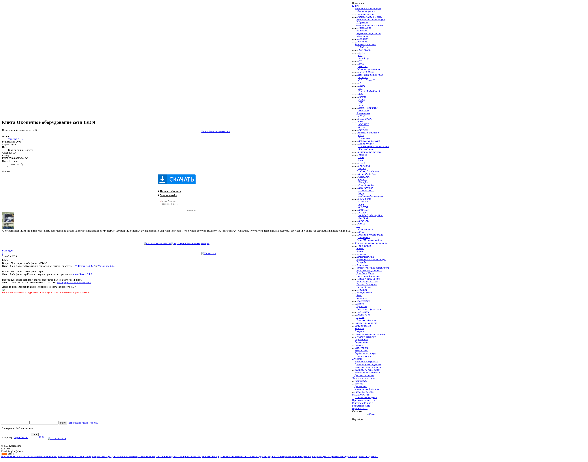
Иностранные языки (367, 281)
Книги (355, 5)
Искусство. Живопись (367, 276)
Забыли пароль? (89, 422)
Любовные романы (364, 392)
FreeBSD (362, 163)
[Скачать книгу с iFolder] (157, 243)
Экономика (362, 30)
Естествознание (365, 256)
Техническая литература (368, 8)
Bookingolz (7, 250)
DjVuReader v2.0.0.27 (84, 266)
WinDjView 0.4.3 (106, 266)
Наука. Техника (364, 287)
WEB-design (362, 47)
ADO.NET (363, 124)
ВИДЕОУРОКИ (360, 394)
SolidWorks (363, 218)
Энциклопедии (362, 342)
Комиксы (359, 328)
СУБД (361, 116)
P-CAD (362, 212)
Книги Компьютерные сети (215, 131)
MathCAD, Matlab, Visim (370, 215)
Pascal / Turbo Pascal (369, 91)
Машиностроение (365, 11)
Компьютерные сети (369, 141)
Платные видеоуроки (366, 397)
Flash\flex (363, 182)
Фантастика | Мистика (367, 389)
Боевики (359, 383)
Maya (361, 193)
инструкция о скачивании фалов (74, 282)
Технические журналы (366, 361)
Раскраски (360, 331)
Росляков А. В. (15, 139)
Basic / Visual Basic (367, 107)
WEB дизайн (364, 50)
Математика (363, 245)
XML (360, 102)
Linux (361, 157)
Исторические (364, 292)
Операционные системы (369, 152)
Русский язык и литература (371, 259)
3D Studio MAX (366, 190)
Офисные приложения (368, 69)
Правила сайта (360, 408)
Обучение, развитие (365, 336)
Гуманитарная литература (369, 25)
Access (361, 127)
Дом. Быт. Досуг (365, 273)
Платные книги (363, 356)
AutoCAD (363, 207)
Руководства (361, 350)
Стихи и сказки (363, 325)
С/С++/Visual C (366, 80)
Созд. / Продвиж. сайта (369, 240)
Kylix (360, 94)
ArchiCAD (363, 210)
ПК (358, 226)
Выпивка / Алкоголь (366, 320)
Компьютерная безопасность (373, 146)
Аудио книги (361, 381)
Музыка (360, 317)
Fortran (362, 96)
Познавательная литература (370, 334)
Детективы (361, 386)
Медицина (361, 290)
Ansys (361, 204)
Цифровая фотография (370, 196)
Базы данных (363, 113)
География (362, 262)
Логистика (362, 41)
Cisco (361, 135)
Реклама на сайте (361, 405)
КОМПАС (363, 221)
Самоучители (365, 229)
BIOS (361, 232)
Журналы (357, 358)
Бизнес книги (361, 347)
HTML (361, 52)
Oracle (361, 121)
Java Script (363, 58)
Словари (359, 345)
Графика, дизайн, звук (367, 171)
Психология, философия (368, 309)
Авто (359, 295)
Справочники (361, 339)
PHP (360, 61)
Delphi (361, 85)
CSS (360, 55)
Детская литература (366, 323)
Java (360, 105)
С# (359, 83)
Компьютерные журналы (368, 367)
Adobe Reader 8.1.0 (82, 274)
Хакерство (364, 138)
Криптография (366, 143)
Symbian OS (364, 165)
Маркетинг (362, 36)
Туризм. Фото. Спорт (368, 279)
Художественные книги (364, 378)
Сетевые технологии (367, 132)
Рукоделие (361, 306)
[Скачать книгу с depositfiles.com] (190, 243)
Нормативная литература (370, 19)
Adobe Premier (365, 187)
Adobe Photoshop (367, 174)
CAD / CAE (362, 201)
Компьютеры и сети (365, 44)
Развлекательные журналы (369, 372)
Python (361, 99)
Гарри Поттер (21, 437)
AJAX (361, 63)
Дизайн (360, 303)
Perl (360, 88)
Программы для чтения (364, 400)
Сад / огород (362, 312)
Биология (361, 254)
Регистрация (74, 422)
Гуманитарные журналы (368, 364)
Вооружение (363, 301)
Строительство (365, 14)
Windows (362, 154)
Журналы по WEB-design (367, 370)
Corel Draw (364, 176)
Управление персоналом (368, 33)
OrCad (361, 223)
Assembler (363, 77)
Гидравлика (362, 22)
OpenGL (362, 179)
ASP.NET (363, 66)
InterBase (363, 130)
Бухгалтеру (362, 39)
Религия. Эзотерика (366, 284)
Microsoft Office (366, 72)
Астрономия (362, 265)
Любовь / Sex (363, 314)
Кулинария (361, 298)
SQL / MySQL (365, 119)
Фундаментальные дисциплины (371, 243)
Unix (360, 160)
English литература (365, 353)
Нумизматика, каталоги (369, 270)
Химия (359, 251)
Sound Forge (364, 199)
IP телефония (365, 149)
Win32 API (363, 110)
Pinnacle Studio (366, 185)
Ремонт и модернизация (370, 234)
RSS (41, 437)
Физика (360, 248)
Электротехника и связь (369, 16)
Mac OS (362, 168)
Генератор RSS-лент (362, 403)
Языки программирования (369, 74)
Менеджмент (363, 28)
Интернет (364, 237)
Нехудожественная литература (372, 267)
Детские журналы (364, 375)
